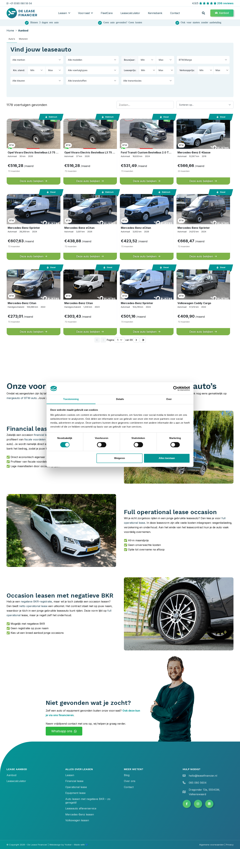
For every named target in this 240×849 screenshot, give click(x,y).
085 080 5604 (198, 782)
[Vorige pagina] (103, 340)
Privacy (229, 844)
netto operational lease (33, 606)
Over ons (129, 781)
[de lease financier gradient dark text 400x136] (22, 13)
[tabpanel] (120, 193)
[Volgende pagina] (136, 340)
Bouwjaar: (129, 59)
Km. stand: (19, 70)
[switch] (101, 444)
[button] (69, 13)
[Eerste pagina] (97, 340)
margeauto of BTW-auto (22, 398)
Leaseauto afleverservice (80, 808)
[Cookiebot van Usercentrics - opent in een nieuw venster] (175, 388)
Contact (129, 787)
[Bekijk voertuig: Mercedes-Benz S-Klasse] (203, 151)
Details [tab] (120, 399)
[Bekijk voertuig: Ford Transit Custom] (147, 151)
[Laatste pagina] (143, 340)
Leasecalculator (16, 781)
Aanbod (11, 775)
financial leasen (43, 434)
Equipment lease (75, 793)
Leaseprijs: (130, 70)
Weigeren (119, 458)
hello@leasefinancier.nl (203, 775)
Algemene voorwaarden (211, 844)
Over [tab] (169, 399)
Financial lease (74, 781)
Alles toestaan (167, 458)
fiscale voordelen (35, 439)
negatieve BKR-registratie (36, 601)
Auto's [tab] (11, 39)
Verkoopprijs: (187, 70)
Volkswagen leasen (77, 820)
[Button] (187, 804)
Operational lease (76, 787)
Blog (126, 775)
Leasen (69, 775)
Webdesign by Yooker (60, 844)
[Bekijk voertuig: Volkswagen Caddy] (203, 302)
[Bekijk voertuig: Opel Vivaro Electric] (33, 151)
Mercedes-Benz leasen (79, 814)
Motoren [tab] (23, 39)
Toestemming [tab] (71, 399)
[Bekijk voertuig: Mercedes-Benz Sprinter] (33, 226)
